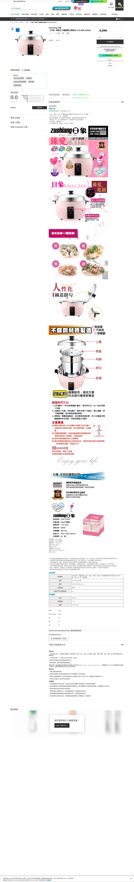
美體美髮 (64, 14)
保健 (57, 14)
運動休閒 (87, 14)
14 (64, 658)
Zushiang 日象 (55, 28)
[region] (67, 879)
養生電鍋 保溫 (17, 85)
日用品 (71, 14)
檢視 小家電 (15, 123)
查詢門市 (67, 1)
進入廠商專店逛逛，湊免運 (110, 55)
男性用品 (79, 14)
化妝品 (41, 14)
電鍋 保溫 (29, 78)
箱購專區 (95, 14)
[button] (119, 5)
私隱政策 (48, 880)
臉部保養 (34, 14)
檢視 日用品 (15, 118)
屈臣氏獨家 (25, 14)
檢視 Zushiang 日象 (19, 127)
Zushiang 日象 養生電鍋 (20, 81)
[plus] (120, 37)
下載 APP (60, 1)
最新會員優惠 (15, 14)
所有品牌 (114, 14)
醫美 (47, 14)
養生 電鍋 (31, 81)
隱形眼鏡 (103, 14)
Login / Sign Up (60, 725)
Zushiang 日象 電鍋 (19, 78)
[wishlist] (63, 33)
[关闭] (131, 879)
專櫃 (52, 14)
